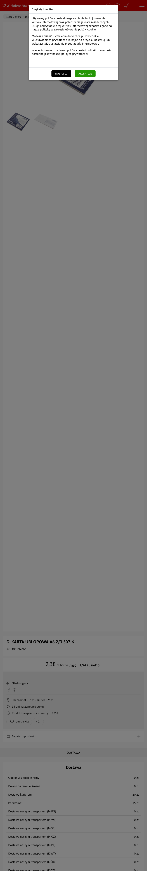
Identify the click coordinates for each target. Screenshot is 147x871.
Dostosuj (61, 73)
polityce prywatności (74, 53)
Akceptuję (85, 73)
